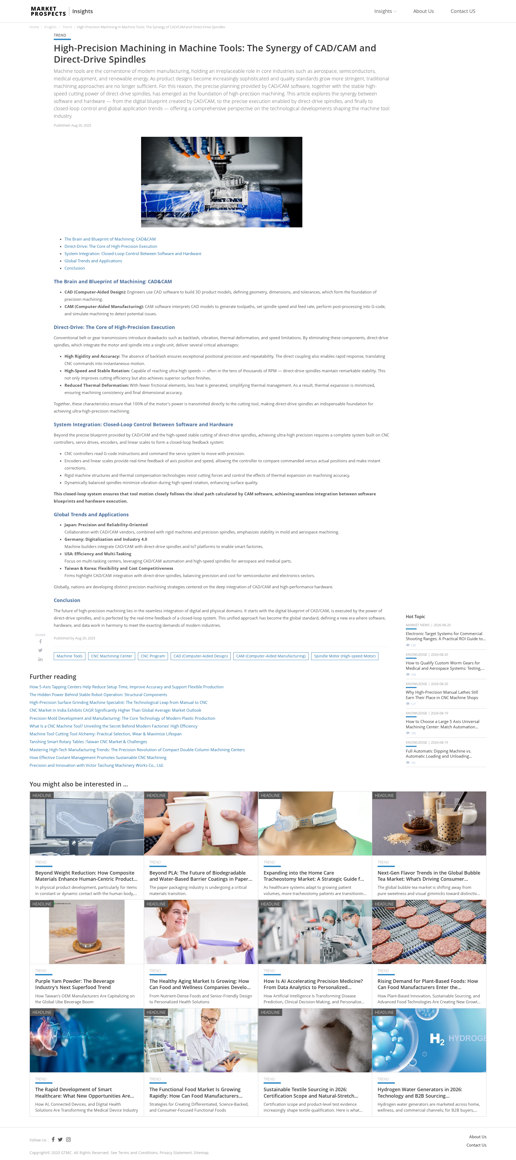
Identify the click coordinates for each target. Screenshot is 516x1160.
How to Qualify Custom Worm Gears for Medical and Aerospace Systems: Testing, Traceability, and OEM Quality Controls (443, 665)
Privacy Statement (176, 1152)
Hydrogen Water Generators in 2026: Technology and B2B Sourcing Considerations (420, 1092)
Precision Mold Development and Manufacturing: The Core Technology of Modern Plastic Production (122, 718)
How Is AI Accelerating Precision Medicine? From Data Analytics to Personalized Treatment (313, 984)
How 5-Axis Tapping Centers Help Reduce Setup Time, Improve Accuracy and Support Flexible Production (127, 686)
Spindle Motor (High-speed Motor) (344, 655)
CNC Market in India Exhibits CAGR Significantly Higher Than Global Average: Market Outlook (115, 710)
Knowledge (416, 654)
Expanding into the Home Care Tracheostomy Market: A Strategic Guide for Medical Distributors (314, 876)
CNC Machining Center (111, 655)
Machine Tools (70, 655)
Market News (418, 624)
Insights (82, 11)
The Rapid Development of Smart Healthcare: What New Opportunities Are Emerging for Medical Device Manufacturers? (82, 1092)
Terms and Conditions (138, 1152)
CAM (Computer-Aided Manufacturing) (271, 655)
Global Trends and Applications (93, 260)
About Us (423, 11)
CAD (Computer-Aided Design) (201, 655)
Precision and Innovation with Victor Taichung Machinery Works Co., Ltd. (97, 765)
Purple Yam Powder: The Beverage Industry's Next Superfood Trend (74, 984)
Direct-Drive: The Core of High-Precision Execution (110, 246)
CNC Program (153, 655)
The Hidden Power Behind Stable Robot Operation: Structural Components (98, 694)
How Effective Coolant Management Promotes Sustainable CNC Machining (98, 757)
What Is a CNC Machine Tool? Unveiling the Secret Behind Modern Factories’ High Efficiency (114, 726)
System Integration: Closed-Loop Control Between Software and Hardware (132, 253)
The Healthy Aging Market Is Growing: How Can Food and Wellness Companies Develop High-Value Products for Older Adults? (199, 984)
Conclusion (74, 268)
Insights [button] (383, 11)
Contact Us (476, 1145)
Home (34, 26)
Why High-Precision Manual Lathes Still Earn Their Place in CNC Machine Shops (442, 695)
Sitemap (201, 1152)
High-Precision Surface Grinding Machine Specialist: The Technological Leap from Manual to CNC (118, 702)
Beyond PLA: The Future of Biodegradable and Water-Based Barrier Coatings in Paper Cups (198, 876)
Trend (67, 26)
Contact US (463, 11)
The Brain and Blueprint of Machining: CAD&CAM (110, 239)
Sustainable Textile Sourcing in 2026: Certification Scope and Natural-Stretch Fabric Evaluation (309, 1092)
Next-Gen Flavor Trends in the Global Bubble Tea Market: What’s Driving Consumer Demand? (429, 876)
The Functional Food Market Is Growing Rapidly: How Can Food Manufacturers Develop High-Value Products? (195, 1092)
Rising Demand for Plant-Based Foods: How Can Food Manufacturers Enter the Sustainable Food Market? (428, 984)
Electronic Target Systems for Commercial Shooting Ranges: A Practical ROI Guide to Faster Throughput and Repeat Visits (444, 636)
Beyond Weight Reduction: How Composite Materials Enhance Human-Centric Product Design (84, 876)
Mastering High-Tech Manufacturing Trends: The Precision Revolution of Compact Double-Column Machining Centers (137, 749)
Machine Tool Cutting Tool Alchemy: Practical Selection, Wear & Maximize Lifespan (106, 733)
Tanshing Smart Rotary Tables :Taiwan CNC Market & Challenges (88, 741)
